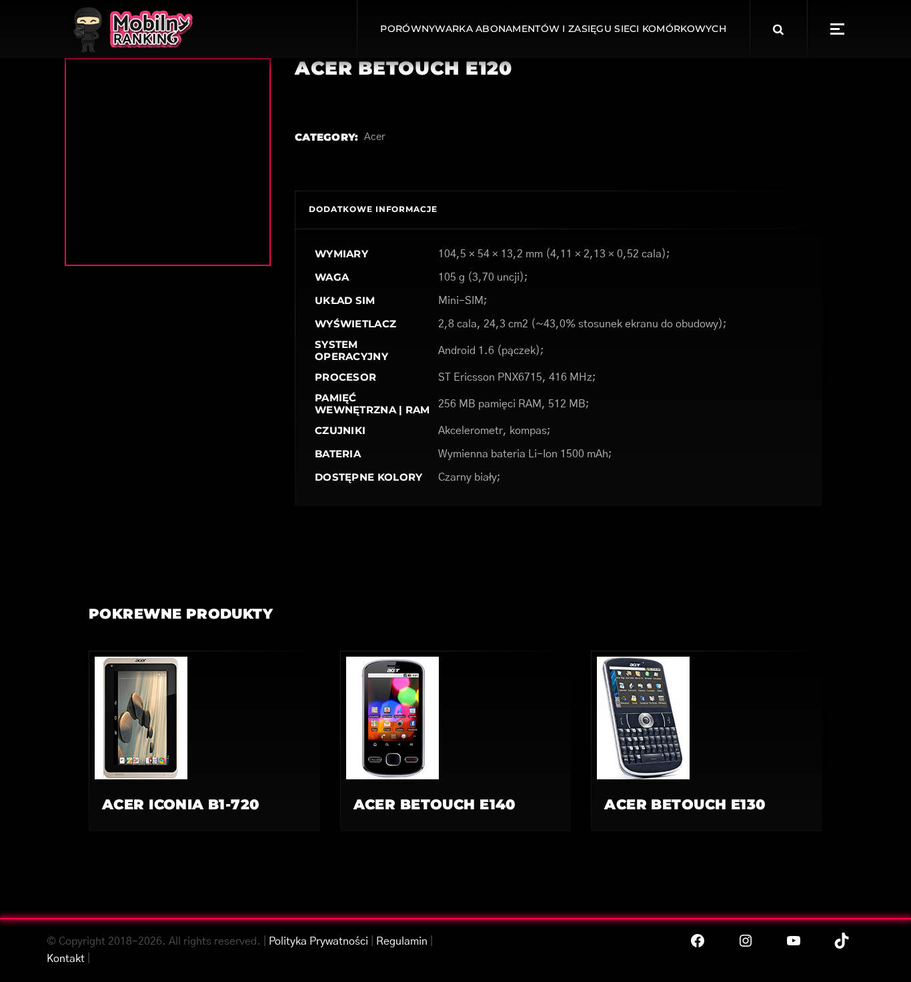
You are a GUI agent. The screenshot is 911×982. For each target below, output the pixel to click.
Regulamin (401, 941)
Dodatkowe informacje (373, 209)
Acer (374, 137)
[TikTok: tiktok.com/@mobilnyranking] (842, 941)
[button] (837, 29)
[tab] (373, 210)
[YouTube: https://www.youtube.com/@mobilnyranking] (794, 941)
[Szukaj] (778, 29)
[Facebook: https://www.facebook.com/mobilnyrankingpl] (698, 941)
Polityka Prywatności (318, 941)
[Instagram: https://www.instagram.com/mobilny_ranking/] (746, 941)
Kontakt (66, 958)
